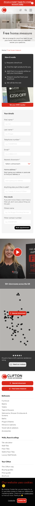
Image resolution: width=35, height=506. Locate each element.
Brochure (5, 476)
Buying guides (7, 470)
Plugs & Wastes (8, 422)
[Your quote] (20, 10)
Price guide (6, 473)
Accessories (6, 431)
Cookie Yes (22, 500)
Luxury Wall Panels (9, 455)
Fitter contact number (13, 218)
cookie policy (28, 493)
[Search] (25, 10)
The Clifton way (8, 467)
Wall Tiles (5, 446)
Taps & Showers (8, 410)
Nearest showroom (12, 160)
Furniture (5, 401)
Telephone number (12, 139)
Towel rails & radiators (10, 428)
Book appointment (22, 227)
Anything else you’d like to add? (16, 187)
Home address (10, 169)
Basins (4, 404)
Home (4, 50)
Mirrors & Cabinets (9, 425)
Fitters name (9, 208)
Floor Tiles (5, 449)
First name (8, 120)
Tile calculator (7, 443)
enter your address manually (15, 175)
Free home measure (18, 389)
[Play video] (17, 259)
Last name (8, 130)
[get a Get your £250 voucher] (17, 95)
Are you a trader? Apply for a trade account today (17, 3)
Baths (4, 419)
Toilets (4, 407)
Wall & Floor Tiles (8, 452)
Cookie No (11, 500)
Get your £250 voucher (17, 105)
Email (6, 150)
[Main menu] (30, 10)
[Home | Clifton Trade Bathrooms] (4, 10)
